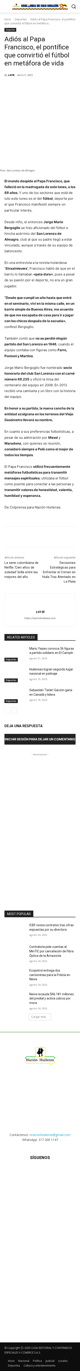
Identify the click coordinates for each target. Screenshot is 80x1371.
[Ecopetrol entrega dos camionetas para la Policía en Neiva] (15, 975)
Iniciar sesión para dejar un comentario (40, 739)
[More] (74, 86)
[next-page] (14, 710)
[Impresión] (63, 86)
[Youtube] (62, 1171)
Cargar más (38, 1017)
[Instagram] (29, 1171)
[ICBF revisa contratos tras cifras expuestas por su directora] (15, 930)
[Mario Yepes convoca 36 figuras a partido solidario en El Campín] (15, 654)
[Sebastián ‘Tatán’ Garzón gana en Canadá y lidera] (15, 695)
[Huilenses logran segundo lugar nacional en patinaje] (15, 674)
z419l (11, 75)
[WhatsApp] (43, 86)
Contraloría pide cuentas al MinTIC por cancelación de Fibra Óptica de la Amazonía (51, 951)
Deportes (21, 19)
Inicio (7, 19)
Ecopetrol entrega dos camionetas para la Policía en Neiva (49, 975)
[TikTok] (40, 1171)
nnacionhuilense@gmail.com (50, 1135)
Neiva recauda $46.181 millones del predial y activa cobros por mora (51, 998)
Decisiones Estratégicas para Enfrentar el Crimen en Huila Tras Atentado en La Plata (59, 572)
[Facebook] (22, 86)
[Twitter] (33, 86)
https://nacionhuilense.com (40, 618)
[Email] (53, 86)
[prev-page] (7, 710)
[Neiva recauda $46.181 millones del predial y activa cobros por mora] (15, 999)
